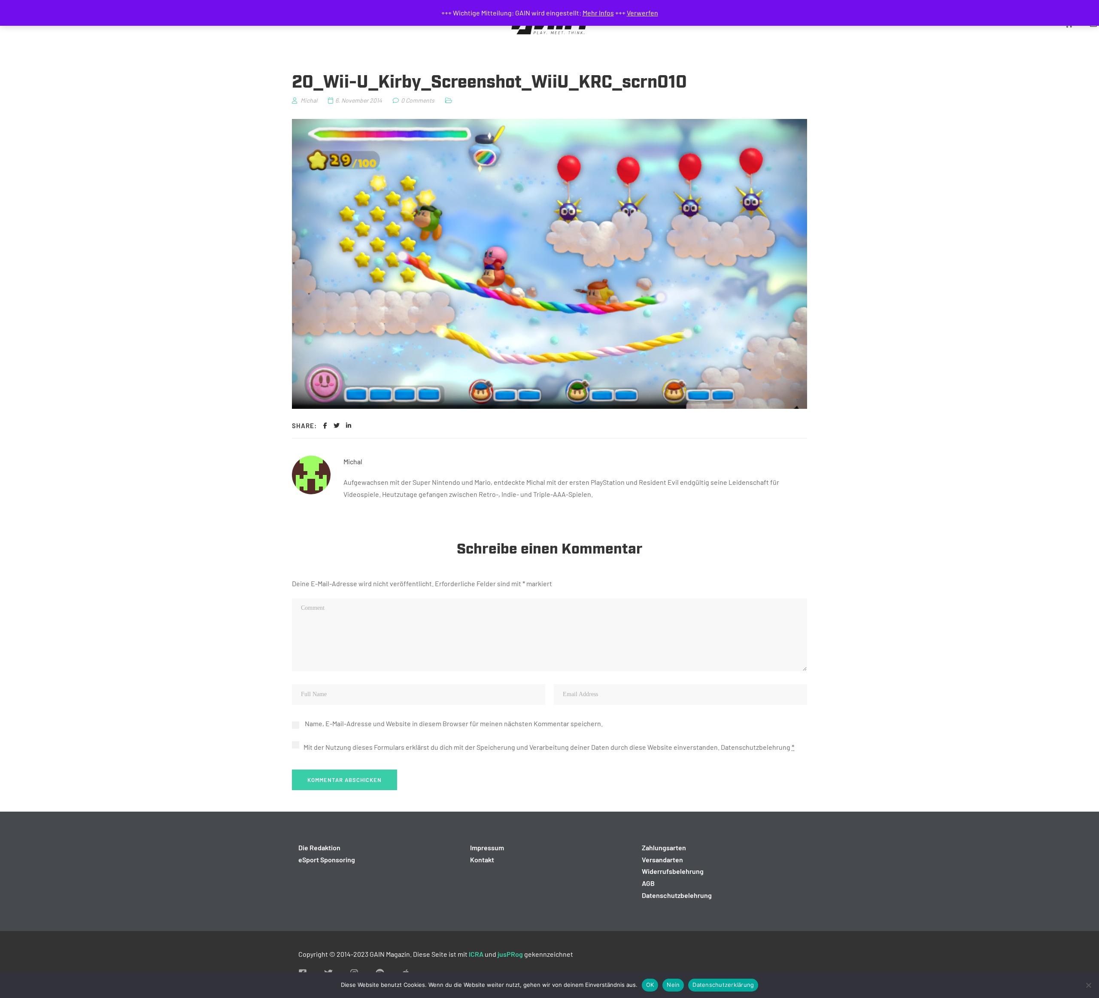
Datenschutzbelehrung (755, 747)
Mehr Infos (598, 13)
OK (650, 984)
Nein (673, 984)
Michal (352, 461)
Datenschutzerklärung (723, 984)
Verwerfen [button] (642, 13)
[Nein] (1088, 985)
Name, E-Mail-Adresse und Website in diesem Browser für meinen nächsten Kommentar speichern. (454, 723)
